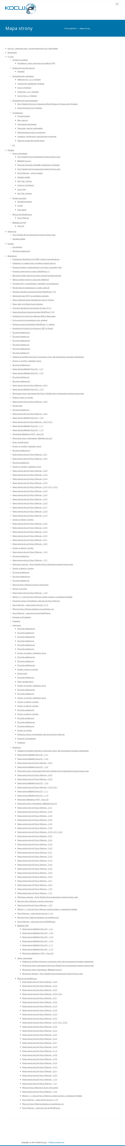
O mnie (10, 56)
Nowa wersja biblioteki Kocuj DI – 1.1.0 (27, 430)
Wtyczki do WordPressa (22, 214)
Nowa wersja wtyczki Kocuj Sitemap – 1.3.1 (29, 560)
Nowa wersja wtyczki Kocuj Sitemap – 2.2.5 (29, 491)
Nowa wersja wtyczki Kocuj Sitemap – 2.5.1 (29, 454)
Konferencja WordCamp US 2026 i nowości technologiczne (35, 259)
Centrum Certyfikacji (25, 185)
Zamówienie (17, 247)
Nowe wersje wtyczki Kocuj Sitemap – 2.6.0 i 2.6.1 (32, 422)
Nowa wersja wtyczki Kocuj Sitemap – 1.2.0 (29, 592)
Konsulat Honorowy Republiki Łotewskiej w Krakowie (38, 165)
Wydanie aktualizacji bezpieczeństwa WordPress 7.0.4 (34, 291)
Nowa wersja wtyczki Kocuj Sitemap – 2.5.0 (29, 458)
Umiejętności (17, 112)
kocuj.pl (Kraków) (24, 87)
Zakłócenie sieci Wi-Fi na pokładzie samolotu (30, 296)
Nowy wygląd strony (20, 442)
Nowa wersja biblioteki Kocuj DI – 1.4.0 (27, 373)
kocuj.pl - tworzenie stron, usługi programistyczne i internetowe (33, 48)
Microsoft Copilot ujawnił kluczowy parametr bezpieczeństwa (36, 275)
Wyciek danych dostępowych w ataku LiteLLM (30, 287)
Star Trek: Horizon (24, 181)
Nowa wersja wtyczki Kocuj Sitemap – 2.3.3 (29, 483)
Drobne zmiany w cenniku (22, 397)
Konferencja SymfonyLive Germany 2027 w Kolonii (32, 328)
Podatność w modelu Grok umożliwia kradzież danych (34, 263)
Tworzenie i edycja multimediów (30, 128)
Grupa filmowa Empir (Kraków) (29, 108)
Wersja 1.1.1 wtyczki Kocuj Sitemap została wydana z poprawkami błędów (42, 597)
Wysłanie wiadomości (21, 251)
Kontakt (11, 243)
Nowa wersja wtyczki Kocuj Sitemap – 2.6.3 (29, 401)
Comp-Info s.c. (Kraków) (27, 95)
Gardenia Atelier (23, 177)
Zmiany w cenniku (19, 588)
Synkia (20, 205)
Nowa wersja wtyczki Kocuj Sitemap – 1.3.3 (29, 552)
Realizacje (16, 747)
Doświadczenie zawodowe (23, 76)
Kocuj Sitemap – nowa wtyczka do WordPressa (31, 613)
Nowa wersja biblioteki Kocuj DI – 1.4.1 (27, 369)
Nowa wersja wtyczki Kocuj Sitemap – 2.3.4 (29, 479)
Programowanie (23, 116)
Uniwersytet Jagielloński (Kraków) (30, 83)
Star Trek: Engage (24, 193)
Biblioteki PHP (23, 925)
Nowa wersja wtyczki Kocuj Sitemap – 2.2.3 (29, 499)
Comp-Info (21, 189)
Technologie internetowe (26, 124)
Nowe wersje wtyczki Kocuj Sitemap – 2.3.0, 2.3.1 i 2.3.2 (34, 487)
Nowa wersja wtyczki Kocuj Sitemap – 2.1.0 (29, 515)
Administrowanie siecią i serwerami (31, 132)
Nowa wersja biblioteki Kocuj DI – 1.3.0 (27, 389)
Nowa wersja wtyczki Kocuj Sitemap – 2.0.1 (29, 540)
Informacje (16, 625)
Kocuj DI (20, 226)
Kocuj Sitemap (23, 218)
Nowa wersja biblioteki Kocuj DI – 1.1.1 (27, 426)
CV (13, 145)
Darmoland (21, 209)
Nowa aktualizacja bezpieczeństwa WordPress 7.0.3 (33, 312)
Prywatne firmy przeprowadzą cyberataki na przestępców (35, 283)
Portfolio (11, 150)
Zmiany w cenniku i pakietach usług (26, 361)
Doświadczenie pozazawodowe (25, 100)
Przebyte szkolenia (20, 60)
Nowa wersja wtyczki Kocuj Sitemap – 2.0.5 (29, 527)
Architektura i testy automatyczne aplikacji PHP (36, 63)
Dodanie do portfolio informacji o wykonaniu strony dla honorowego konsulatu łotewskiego (48, 357)
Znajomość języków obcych (23, 68)
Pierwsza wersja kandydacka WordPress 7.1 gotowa (33, 324)
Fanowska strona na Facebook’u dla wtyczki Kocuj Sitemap (36, 601)
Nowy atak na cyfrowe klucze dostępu (27, 304)
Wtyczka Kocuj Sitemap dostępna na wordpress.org (33, 609)
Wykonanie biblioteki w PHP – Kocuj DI (28, 434)
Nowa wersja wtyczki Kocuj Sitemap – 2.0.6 (29, 523)
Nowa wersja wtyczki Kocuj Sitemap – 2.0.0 (29, 544)
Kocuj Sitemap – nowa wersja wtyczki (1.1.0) (30, 605)
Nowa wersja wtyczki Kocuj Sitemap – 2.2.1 (29, 507)
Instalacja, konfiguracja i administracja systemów (36, 136)
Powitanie (16, 621)
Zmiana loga (17, 405)
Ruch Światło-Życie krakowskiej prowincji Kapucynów (38, 156)
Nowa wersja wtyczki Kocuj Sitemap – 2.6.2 (29, 413)
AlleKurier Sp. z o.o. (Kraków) (29, 79)
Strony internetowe (19, 153)
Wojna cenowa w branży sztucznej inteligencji (30, 279)
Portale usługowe (19, 198)
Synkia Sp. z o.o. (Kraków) (28, 91)
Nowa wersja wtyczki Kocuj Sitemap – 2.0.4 (29, 531)
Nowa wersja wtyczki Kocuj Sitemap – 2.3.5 (29, 474)
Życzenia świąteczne (20, 336)
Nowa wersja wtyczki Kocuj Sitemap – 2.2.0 (29, 511)
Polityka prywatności (56, 1142)
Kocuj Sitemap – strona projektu (30, 173)
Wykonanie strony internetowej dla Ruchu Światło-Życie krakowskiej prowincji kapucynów (48, 393)
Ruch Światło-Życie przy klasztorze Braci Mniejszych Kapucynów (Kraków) (47, 104)
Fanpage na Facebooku (21, 617)
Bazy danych (22, 120)
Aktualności (12, 52)
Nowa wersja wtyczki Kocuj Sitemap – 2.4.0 (29, 470)
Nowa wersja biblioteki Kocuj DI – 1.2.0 (27, 417)
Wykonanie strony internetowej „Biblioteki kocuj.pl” (32, 438)
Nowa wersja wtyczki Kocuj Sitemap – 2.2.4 (29, 495)
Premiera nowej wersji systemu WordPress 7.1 (31, 271)
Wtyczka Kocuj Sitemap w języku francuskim (30, 584)
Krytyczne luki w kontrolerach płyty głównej (29, 320)
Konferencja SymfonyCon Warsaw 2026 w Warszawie (33, 316)
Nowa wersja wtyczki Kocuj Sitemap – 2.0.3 (29, 536)
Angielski (21, 71)
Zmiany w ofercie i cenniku (23, 519)
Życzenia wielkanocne (21, 332)
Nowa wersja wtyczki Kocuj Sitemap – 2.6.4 (29, 385)
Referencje (12, 231)
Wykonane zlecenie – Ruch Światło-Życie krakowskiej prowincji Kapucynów (42, 564)
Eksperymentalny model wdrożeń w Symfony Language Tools (37, 267)
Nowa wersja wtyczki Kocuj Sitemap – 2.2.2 (29, 503)
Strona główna (70, 28)
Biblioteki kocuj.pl (24, 161)
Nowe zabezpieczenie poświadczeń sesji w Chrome (33, 300)
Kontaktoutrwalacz (24, 201)
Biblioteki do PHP (19, 222)
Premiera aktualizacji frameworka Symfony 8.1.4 (31, 308)
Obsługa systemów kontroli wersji (30, 140)
